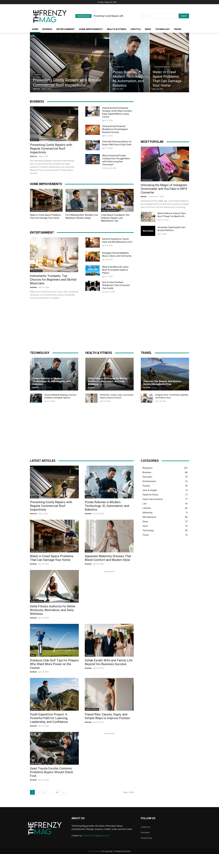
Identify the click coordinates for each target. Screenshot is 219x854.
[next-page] (63, 792)
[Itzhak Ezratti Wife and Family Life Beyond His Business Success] (109, 640)
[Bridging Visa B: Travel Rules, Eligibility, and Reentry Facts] (147, 398)
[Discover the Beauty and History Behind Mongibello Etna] (165, 374)
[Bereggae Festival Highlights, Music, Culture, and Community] (92, 256)
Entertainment (36, 271)
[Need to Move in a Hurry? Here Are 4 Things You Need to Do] (148, 217)
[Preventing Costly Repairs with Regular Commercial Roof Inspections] (69, 62)
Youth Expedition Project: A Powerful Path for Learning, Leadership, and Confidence (49, 718)
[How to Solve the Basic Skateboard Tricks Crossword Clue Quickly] (92, 286)
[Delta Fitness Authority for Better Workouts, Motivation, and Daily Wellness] (109, 374)
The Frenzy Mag (95, 851)
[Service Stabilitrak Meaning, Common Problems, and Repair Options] (36, 398)
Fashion (89, 551)
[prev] (142, 16)
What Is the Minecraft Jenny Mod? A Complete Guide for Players (115, 270)
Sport (33, 655)
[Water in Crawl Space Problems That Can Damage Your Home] (169, 62)
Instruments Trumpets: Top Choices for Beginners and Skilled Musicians (53, 279)
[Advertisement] (165, 119)
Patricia (33, 156)
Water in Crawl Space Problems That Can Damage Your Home (45, 216)
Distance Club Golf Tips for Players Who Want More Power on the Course (54, 664)
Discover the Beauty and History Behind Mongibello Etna (162, 383)
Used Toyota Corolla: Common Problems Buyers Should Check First (51, 772)
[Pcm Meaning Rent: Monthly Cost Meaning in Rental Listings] (82, 200)
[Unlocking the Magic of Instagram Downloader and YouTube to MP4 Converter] (165, 164)
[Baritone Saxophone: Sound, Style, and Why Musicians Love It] (92, 242)
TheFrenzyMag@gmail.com (96, 835)
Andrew (33, 287)
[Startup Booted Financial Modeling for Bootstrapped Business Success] (92, 130)
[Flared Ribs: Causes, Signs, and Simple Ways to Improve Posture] (91, 398)
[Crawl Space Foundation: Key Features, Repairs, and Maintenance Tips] (117, 200)
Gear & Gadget (36, 763)
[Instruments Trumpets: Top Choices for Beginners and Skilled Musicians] (54, 254)
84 (57, 792)
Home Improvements (162, 67)
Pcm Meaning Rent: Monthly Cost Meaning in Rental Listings (82, 216)
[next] (147, 16)
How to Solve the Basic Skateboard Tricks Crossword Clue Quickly (116, 285)
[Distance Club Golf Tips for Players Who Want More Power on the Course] (54, 640)
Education (34, 709)
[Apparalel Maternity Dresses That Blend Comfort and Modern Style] (109, 536)
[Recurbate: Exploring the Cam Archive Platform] (148, 231)
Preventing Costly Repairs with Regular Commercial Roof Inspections (51, 148)
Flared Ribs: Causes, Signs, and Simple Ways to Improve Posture (107, 716)
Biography (90, 655)
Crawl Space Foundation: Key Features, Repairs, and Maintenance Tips (115, 218)
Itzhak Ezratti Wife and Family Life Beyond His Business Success (108, 662)
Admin (144, 196)
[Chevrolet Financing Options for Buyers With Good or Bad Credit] (92, 145)
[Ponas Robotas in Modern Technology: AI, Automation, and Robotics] (129, 62)
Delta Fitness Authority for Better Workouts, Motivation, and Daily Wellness (108, 381)
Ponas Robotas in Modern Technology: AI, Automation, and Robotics (51, 381)
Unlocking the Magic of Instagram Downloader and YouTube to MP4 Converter (164, 188)
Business (37, 74)
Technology (119, 67)
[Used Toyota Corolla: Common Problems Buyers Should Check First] (54, 748)
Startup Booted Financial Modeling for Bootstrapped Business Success (115, 129)
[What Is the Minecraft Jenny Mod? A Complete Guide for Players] (92, 270)
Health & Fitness (37, 601)
